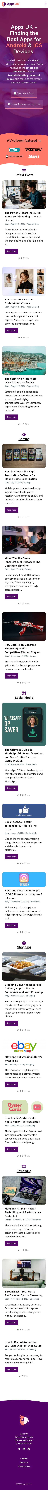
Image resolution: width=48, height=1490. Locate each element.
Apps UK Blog (33, 224)
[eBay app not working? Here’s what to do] (24, 1051)
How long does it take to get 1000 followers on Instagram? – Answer (23, 894)
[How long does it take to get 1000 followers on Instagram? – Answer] (24, 884)
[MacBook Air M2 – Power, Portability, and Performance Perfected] (24, 1202)
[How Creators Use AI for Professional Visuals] (24, 293)
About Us (24, 1462)
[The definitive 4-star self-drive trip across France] (24, 372)
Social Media (31, 764)
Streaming (36, 1219)
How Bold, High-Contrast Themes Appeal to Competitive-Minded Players (22, 648)
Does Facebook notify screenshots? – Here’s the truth (21, 826)
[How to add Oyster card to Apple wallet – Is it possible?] (24, 1112)
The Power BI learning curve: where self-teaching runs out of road (23, 216)
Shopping (30, 995)
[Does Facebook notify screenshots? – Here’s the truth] (24, 816)
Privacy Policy (24, 1466)
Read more (11, 251)
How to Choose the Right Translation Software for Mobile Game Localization (21, 475)
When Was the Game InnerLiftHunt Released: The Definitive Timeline (22, 562)
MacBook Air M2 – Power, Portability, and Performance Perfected (23, 1212)
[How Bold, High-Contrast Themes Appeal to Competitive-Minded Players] (24, 639)
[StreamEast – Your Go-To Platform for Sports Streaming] (24, 1285)
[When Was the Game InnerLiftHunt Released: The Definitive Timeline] (24, 552)
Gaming (27, 482)
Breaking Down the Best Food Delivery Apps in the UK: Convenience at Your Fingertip (24, 988)
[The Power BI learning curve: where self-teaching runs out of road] (24, 207)
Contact (24, 1459)
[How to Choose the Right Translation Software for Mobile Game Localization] (24, 465)
